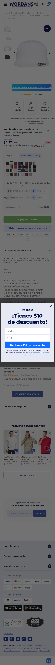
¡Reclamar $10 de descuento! (27, 345)
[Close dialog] (51, 306)
